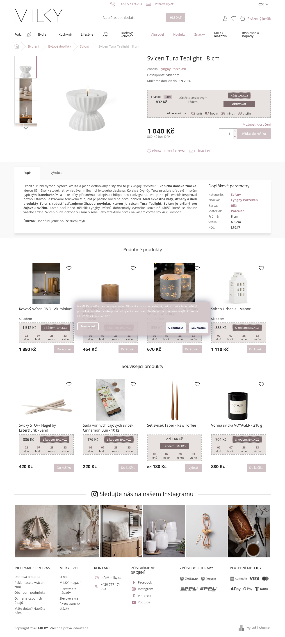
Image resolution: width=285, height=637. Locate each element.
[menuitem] (20, 34)
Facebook (145, 582)
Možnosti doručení (257, 124)
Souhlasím (199, 328)
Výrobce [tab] (56, 172)
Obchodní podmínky (29, 592)
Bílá (234, 205)
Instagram (145, 589)
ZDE (107, 316)
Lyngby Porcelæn (244, 200)
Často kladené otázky (70, 606)
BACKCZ (239, 96)
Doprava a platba (27, 577)
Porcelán (237, 211)
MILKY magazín (70, 582)
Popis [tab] (27, 172)
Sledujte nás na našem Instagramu (147, 494)
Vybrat (193, 467)
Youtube (144, 602)
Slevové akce (68, 598)
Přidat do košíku (254, 133)
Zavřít (171, 146)
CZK (261, 4)
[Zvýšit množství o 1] (235, 131)
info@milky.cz (111, 577)
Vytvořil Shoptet (259, 628)
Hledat (176, 17)
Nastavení (88, 326)
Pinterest (144, 595)
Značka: (166, 69)
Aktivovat (239, 104)
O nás (63, 577)
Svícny (236, 194)
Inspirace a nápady (67, 590)
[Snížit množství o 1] (235, 136)
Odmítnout (175, 328)
